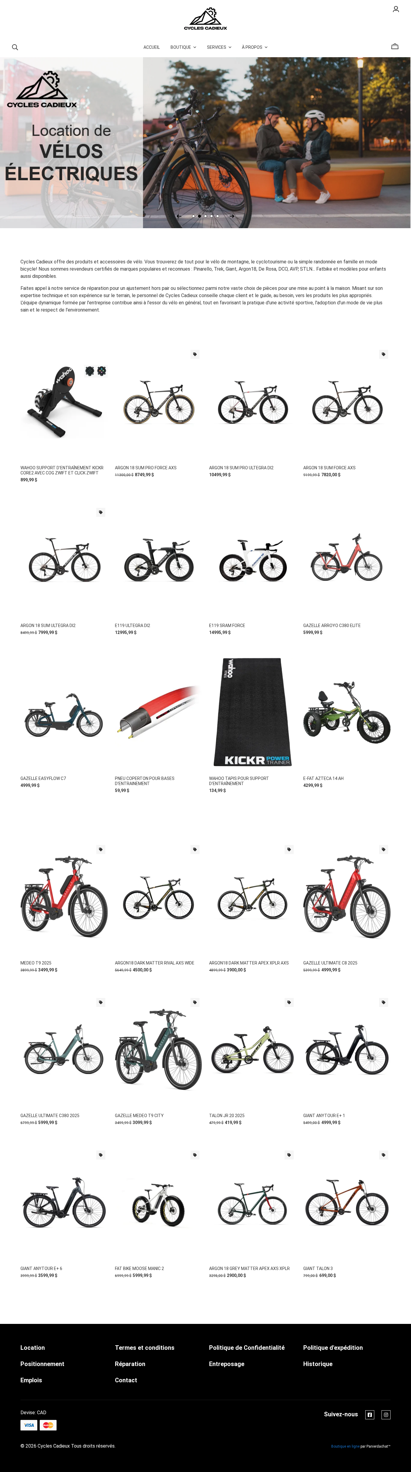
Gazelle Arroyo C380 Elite (332, 625)
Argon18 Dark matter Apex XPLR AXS (249, 963)
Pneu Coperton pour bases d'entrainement (145, 781)
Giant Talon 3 (318, 1268)
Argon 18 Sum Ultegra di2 (48, 625)
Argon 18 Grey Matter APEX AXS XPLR (249, 1268)
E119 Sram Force (227, 625)
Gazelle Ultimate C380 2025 (49, 1115)
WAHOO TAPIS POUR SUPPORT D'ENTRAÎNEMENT (239, 781)
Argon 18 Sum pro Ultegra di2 (241, 467)
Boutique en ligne (345, 1446)
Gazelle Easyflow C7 (43, 778)
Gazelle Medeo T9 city (139, 1115)
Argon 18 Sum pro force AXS (146, 467)
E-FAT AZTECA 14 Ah (323, 778)
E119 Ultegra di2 (132, 625)
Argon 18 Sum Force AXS (329, 467)
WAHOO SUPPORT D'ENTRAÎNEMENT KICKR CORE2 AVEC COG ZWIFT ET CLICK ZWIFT (62, 470)
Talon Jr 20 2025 (227, 1115)
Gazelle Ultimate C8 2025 (330, 963)
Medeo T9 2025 (35, 963)
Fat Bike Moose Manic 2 (139, 1268)
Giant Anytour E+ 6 (41, 1268)
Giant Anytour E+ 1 (324, 1115)
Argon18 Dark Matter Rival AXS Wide (154, 963)
